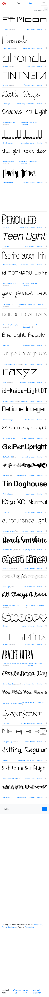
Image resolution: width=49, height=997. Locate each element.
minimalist (24, 265)
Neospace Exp (7, 742)
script (23, 684)
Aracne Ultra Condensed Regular (14, 663)
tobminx (5, 644)
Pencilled (6, 228)
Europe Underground (10, 364)
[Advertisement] (24, 199)
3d (25, 587)
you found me (7, 304)
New (36, 924)
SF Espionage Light (9, 438)
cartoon (27, 512)
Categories (29, 927)
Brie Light (6, 346)
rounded (32, 605)
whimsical (31, 626)
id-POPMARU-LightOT (10, 283)
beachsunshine (8, 550)
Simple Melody (8, 143)
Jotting (5, 760)
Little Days (6, 104)
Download (40, 29)
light (30, 3)
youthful (31, 246)
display (32, 742)
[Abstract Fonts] (4, 3)
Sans (40, 924)
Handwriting (13, 927)
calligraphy (26, 550)
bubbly (32, 182)
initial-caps (30, 723)
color (26, 742)
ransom (33, 702)
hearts (32, 568)
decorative (25, 702)
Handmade (6, 48)
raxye (4, 383)
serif (32, 779)
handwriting (26, 48)
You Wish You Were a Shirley (12, 703)
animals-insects (22, 475)
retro (32, 67)
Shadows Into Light (9, 122)
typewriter (31, 438)
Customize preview (40, 10)
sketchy (31, 228)
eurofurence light (9, 531)
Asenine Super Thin (9, 265)
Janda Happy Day (8, 684)
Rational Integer (8, 420)
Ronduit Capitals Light (10, 325)
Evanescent (6, 723)
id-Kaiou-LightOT (8, 401)
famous (23, 723)
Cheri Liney (6, 568)
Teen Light (6, 246)
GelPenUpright (8, 457)
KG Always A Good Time (11, 605)
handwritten (30, 104)
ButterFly (5, 475)
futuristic (27, 85)
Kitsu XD (5, 512)
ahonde (5, 67)
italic (26, 246)
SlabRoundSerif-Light (10, 779)
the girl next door (8, 161)
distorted (26, 182)
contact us (18, 991)
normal (32, 265)
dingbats (31, 475)
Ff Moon (5, 29)
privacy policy (25, 991)
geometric (31, 383)
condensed (24, 401)
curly (32, 550)
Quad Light (6, 587)
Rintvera (5, 85)
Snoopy (5, 626)
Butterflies (6, 797)
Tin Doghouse (7, 494)
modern (34, 283)
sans (32, 29)
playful (32, 143)
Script (4, 927)
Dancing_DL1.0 (8, 182)
